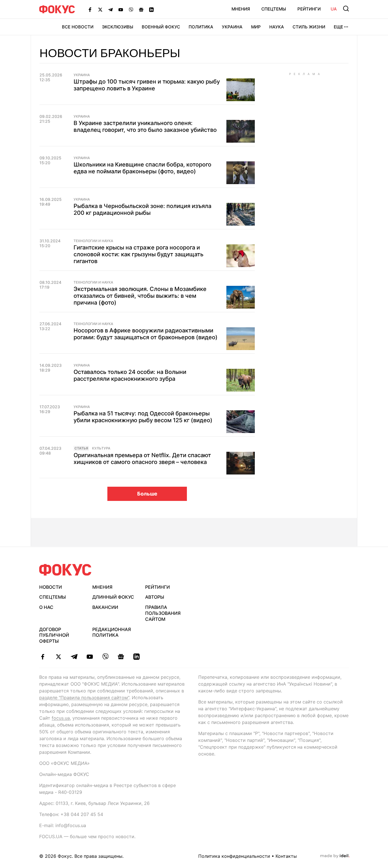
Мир (256, 27)
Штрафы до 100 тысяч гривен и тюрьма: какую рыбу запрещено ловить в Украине (147, 85)
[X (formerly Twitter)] (100, 9)
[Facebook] (90, 9)
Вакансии (105, 607)
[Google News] (141, 9)
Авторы (154, 597)
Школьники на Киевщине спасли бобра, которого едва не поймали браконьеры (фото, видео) (142, 168)
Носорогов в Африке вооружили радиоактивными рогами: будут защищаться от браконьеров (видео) (146, 334)
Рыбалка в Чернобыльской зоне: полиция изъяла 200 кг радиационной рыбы (142, 209)
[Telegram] (110, 9)
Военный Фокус (161, 27)
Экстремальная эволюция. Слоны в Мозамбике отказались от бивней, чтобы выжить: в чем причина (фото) (140, 296)
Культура (101, 448)
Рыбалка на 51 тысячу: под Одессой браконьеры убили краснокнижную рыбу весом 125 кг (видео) (143, 417)
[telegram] (74, 656)
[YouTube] (121, 9)
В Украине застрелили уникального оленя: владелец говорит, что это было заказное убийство (145, 126)
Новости (50, 587)
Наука (276, 27)
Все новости (77, 27)
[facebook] (42, 656)
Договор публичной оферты (54, 635)
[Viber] (131, 9)
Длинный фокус (113, 597)
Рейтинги (309, 9)
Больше (147, 494)
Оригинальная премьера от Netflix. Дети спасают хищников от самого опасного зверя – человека (142, 458)
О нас (46, 607)
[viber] (105, 656)
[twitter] (58, 656)
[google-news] (120, 656)
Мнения (240, 9)
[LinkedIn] (151, 9)
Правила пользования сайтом (163, 613)
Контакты (286, 856)
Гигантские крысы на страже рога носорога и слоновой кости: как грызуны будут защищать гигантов (138, 254)
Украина (232, 27)
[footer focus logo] (65, 570)
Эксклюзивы (117, 27)
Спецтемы (273, 9)
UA (334, 9)
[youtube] (89, 656)
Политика (201, 27)
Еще (338, 27)
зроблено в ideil (335, 856)
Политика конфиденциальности (234, 856)
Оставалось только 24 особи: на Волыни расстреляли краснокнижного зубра (130, 375)
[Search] (346, 8)
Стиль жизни (309, 27)
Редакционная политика (111, 632)
